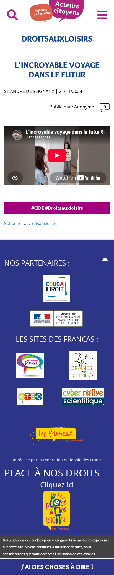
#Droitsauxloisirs (64, 208)
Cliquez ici (57, 484)
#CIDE (38, 208)
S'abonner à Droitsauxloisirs (30, 223)
